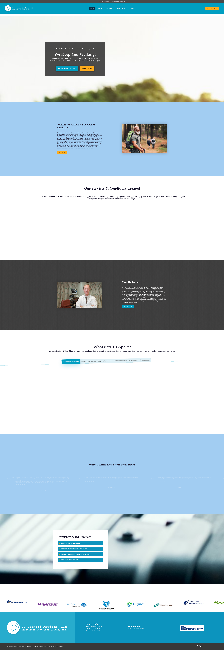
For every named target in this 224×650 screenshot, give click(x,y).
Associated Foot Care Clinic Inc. (18, 646)
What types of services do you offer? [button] (70, 543)
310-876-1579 (95, 631)
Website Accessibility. (58, 646)
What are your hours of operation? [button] (70, 559)
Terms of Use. (48, 646)
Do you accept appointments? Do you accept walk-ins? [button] (75, 554)
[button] (67, 68)
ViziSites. (42, 646)
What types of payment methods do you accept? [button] (74, 548)
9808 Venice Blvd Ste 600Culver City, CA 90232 (94, 627)
